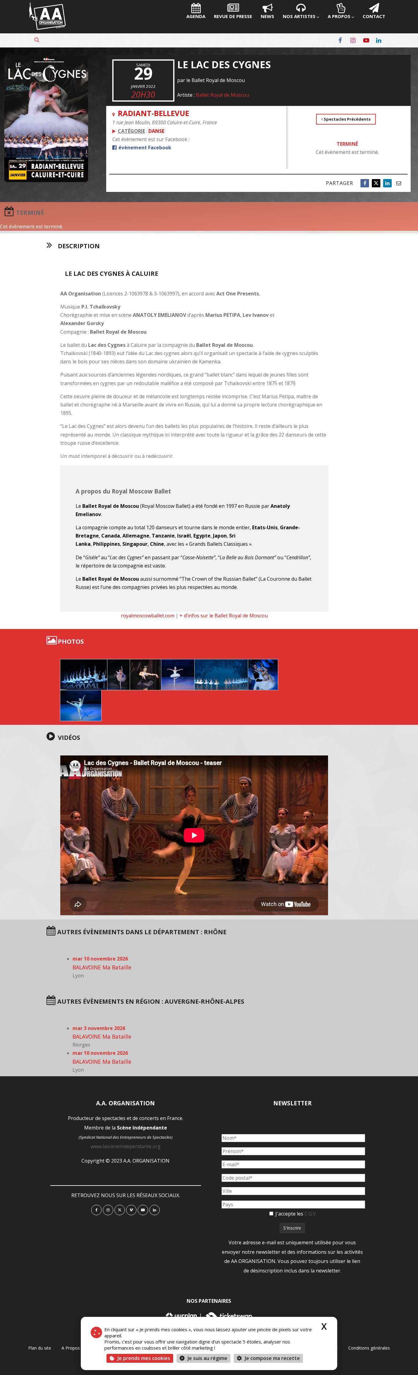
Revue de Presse (233, 16)
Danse (156, 131)
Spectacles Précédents (347, 119)
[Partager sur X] (376, 183)
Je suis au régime (207, 1358)
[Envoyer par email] (398, 183)
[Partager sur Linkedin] (387, 183)
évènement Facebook (144, 147)
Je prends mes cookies (144, 1358)
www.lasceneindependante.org (126, 1146)
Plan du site (39, 1348)
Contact (374, 16)
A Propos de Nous (80, 1348)
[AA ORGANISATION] (47, 28)
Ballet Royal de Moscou (222, 95)
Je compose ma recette (272, 1358)
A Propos (339, 16)
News (267, 16)
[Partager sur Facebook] (364, 183)
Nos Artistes (299, 16)
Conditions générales (369, 1348)
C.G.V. (310, 1213)
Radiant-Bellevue (153, 113)
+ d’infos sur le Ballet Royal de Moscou (224, 615)
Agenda (195, 16)
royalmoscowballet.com (147, 615)
